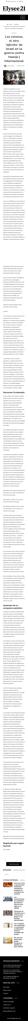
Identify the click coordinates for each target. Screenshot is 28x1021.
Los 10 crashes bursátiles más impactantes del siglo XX (11, 977)
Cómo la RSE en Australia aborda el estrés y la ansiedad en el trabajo (12, 965)
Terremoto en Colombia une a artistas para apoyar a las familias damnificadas (19, 915)
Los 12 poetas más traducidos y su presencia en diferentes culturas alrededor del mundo (19, 929)
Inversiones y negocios (9, 1008)
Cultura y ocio (6, 1004)
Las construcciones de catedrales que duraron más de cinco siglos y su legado (19, 902)
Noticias (14, 33)
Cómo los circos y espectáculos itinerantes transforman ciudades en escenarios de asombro (19, 888)
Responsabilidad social (9, 1011)
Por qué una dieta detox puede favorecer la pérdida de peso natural (18, 942)
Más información (14, 864)
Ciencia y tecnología (8, 1001)
